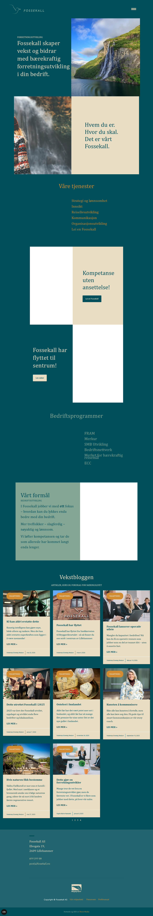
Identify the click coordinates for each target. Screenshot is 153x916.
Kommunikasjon (84, 218)
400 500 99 (35, 858)
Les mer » (12, 644)
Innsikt (77, 206)
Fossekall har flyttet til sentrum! (50, 357)
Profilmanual (103, 899)
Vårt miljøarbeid (76, 899)
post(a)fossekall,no (39, 863)
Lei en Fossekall (84, 229)
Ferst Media (84, 912)
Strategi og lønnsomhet (89, 200)
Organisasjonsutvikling (89, 223)
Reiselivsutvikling (85, 212)
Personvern (91, 899)
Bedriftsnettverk (98, 449)
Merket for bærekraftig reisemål (103, 456)
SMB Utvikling (96, 444)
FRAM (89, 433)
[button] (14, 596)
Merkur (90, 438)
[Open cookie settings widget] (4, 912)
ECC (87, 463)
